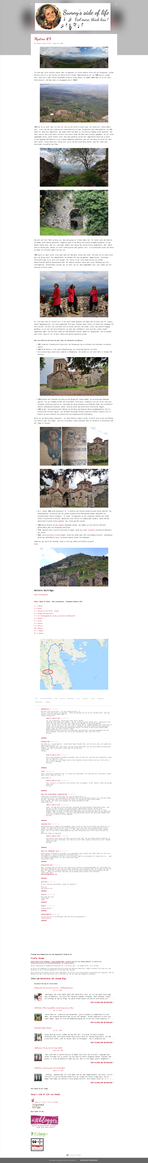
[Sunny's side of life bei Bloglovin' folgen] (33, 1102)
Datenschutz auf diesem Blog (53, 979)
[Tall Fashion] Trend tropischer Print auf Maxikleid (49, 1068)
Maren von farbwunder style (50, 851)
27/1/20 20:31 (64, 754)
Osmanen (61, 525)
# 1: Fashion (38, 606)
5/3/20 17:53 (51, 881)
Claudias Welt (45, 741)
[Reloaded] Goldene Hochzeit (42, 1028)
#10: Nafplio (38, 628)
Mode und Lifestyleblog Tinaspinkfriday (54, 794)
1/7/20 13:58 (50, 905)
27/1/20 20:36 (64, 836)
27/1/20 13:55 (72, 794)
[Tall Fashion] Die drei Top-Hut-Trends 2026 (48, 1048)
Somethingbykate (46, 914)
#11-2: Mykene (38, 633)
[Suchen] (116, 4)
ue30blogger (39, 702)
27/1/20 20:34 (64, 804)
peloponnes (70, 698)
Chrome (41, 958)
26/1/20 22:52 (50, 771)
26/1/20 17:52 (54, 741)
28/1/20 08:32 (63, 851)
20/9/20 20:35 (56, 914)
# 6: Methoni (38, 618)
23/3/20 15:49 (51, 894)
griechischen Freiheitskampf (55, 535)
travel (93, 698)
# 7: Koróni (38, 621)
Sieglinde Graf (46, 824)
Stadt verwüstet (89, 530)
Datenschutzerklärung (38, 963)
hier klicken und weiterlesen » (102, 1002)
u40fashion (100, 698)
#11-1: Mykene (38, 630)
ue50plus (48, 702)
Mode (56, 698)
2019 (36, 698)
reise (78, 698)
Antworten (44, 738)
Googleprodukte (69, 963)
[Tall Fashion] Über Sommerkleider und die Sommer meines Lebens (54, 1008)
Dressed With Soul (47, 865)
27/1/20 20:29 (64, 718)
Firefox (34, 958)
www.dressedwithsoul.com (49, 874)
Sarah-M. (44, 894)
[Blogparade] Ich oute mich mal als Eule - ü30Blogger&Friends (53, 988)
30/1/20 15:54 (57, 865)
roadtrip (85, 698)
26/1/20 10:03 (54, 709)
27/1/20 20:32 (64, 780)
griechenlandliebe (46, 698)
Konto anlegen (94, 965)
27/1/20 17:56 (55, 824)
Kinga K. (44, 905)
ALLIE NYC (44, 881)
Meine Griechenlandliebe (41, 594)
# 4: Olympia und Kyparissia (43, 613)
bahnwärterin (45, 709)
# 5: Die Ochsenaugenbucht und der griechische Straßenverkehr (55, 616)
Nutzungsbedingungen (54, 963)
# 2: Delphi (38, 608)
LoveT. (43, 771)
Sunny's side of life (53, 718)
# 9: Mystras (38, 626)
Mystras (62, 698)
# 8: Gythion (38, 623)
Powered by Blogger (75, 1155)
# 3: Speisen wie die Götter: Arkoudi (47, 611)
